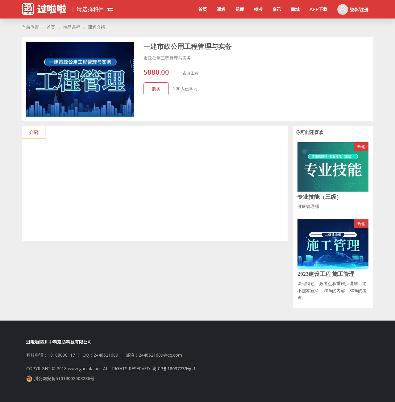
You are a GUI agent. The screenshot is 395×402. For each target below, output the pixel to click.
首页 (202, 9)
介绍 (33, 132)
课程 (221, 9)
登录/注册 (359, 9)
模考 (258, 9)
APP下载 (318, 9)
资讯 (276, 9)
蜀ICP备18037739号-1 (174, 368)
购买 (156, 89)
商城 (295, 9)
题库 (239, 9)
